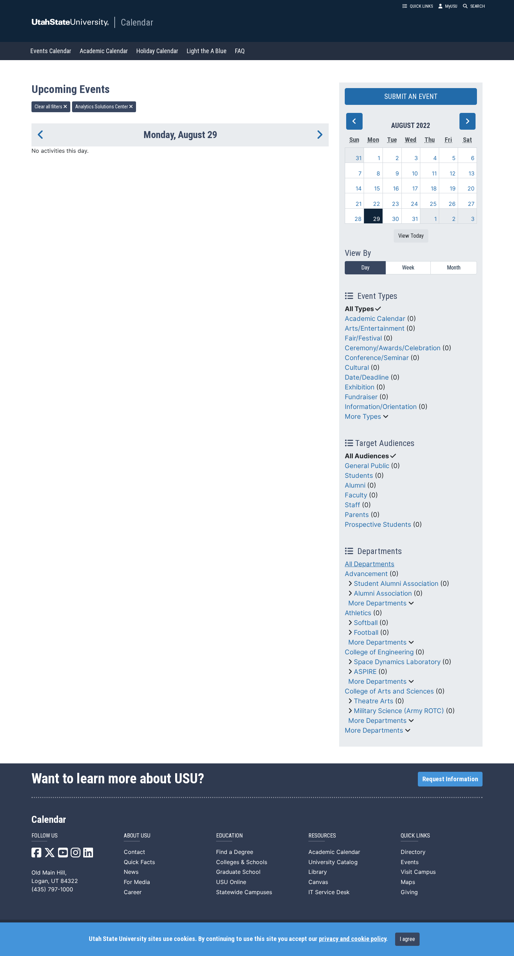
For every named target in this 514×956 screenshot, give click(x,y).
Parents (357, 515)
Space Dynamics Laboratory (397, 662)
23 (395, 203)
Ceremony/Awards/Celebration (393, 348)
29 (376, 218)
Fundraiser (361, 397)
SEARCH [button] (477, 6)
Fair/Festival (363, 338)
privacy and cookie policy (352, 939)
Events (410, 861)
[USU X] (49, 854)
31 (359, 157)
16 (396, 188)
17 (415, 188)
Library (317, 871)
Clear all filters (49, 106)
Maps (408, 881)
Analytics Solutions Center (102, 106)
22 (376, 203)
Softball (366, 623)
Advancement (366, 574)
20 (470, 188)
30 (395, 218)
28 (358, 218)
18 (434, 188)
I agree (407, 939)
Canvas (318, 881)
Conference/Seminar (377, 358)
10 (415, 173)
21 (359, 203)
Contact (134, 851)
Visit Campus (418, 871)
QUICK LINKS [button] (421, 6)
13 (471, 173)
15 (377, 188)
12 (453, 173)
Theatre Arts (373, 701)
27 (471, 203)
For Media (137, 881)
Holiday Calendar (157, 51)
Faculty (356, 495)
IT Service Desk (329, 892)
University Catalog (333, 861)
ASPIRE (365, 672)
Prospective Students (378, 524)
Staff (352, 505)
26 (452, 203)
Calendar (137, 22)
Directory (413, 851)
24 (414, 203)
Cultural (357, 368)
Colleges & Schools (241, 861)
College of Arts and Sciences (389, 691)
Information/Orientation (381, 407)
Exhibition (359, 387)
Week (408, 267)
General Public (367, 466)
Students (359, 476)
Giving (409, 892)
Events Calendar (50, 51)
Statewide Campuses (244, 892)
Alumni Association (383, 593)
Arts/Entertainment (375, 328)
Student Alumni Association (396, 584)
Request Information (450, 779)
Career (133, 892)
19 (453, 188)
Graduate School (238, 871)
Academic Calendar (104, 51)
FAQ (240, 51)
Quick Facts (139, 861)
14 (359, 188)
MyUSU (451, 6)
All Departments (369, 564)
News (131, 871)
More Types (363, 416)
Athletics (358, 613)
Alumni (355, 485)
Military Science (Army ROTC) (399, 711)
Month (454, 267)
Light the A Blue (207, 51)
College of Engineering (379, 652)
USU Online (231, 881)
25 (433, 203)
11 (434, 173)
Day (365, 267)
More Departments (377, 603)
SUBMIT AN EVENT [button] (410, 96)
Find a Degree (234, 851)
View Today (411, 235)
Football (366, 632)
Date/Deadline (367, 377)
